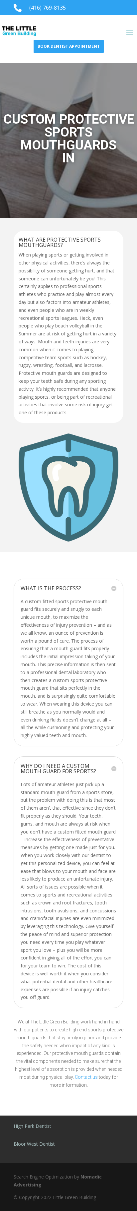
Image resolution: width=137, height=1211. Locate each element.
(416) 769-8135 (47, 7)
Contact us (86, 1077)
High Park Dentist (32, 1126)
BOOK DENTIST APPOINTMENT (69, 46)
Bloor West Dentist (34, 1144)
